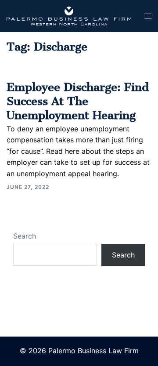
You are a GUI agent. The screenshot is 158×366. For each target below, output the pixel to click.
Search (24, 236)
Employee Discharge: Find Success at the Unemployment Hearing (78, 98)
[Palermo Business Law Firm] (69, 15)
